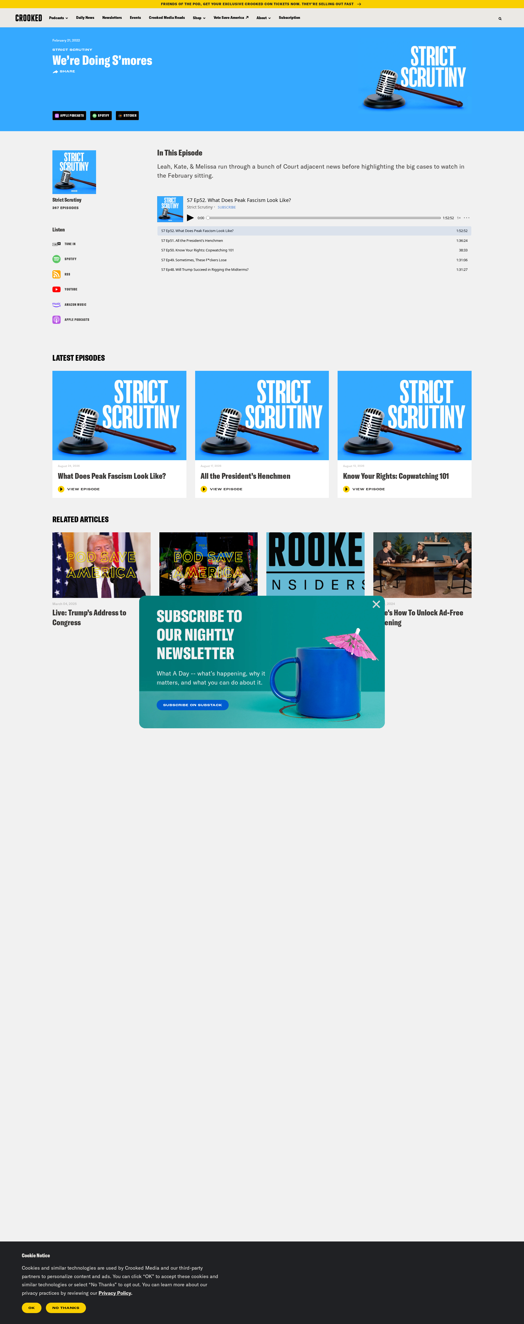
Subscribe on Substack (192, 705)
